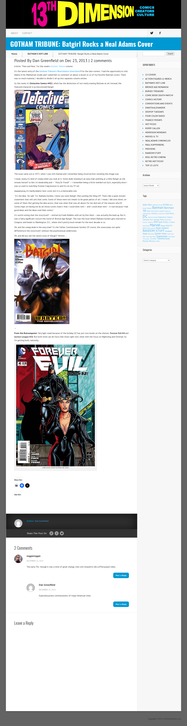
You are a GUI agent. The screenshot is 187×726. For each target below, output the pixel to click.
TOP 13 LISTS (151, 165)
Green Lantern (148, 222)
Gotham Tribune (58, 66)
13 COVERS (150, 74)
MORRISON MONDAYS (155, 132)
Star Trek (146, 237)
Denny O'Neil (153, 217)
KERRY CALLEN (152, 128)
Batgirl (149, 208)
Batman (158, 207)
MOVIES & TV (151, 136)
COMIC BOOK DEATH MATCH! (159, 95)
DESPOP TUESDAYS (154, 111)
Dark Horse (170, 213)
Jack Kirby (163, 221)
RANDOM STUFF (153, 153)
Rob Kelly (151, 234)
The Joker (146, 239)
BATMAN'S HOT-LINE (38, 53)
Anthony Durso (157, 205)
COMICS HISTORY (153, 99)
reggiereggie (34, 556)
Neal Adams (162, 227)
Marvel (155, 225)
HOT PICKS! (150, 124)
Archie (166, 204)
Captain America (164, 211)
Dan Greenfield (45, 60)
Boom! (149, 211)
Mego (163, 225)
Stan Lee (170, 234)
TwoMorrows (163, 238)
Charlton (154, 213)
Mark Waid (146, 226)
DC (145, 216)
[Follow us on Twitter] (152, 33)
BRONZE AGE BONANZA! (157, 87)
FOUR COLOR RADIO (155, 115)
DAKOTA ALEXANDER (155, 107)
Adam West (147, 204)
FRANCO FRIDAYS (153, 120)
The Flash (171, 237)
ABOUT (14, 33)
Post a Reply (121, 575)
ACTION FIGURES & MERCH (158, 78)
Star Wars (153, 237)
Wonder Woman (149, 241)
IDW (156, 221)
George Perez (159, 220)
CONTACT (27, 33)
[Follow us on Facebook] (160, 33)
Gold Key (168, 220)
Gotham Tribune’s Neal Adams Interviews (59, 71)
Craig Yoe (161, 213)
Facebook (56, 533)
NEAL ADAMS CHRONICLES (158, 140)
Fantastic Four (148, 220)
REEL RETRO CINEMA (155, 157)
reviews (168, 231)
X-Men (157, 241)
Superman (161, 236)
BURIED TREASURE (154, 91)
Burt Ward (155, 211)
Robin (145, 233)
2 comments (101, 60)
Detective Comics (165, 217)
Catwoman (147, 213)
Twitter (62, 533)
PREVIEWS (150, 148)
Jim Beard (172, 222)
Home (14, 53)
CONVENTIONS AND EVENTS (158, 103)
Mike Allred (151, 228)
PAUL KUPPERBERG (154, 144)
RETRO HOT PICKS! (154, 161)
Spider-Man (161, 233)
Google (51, 533)
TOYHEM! (153, 239)
